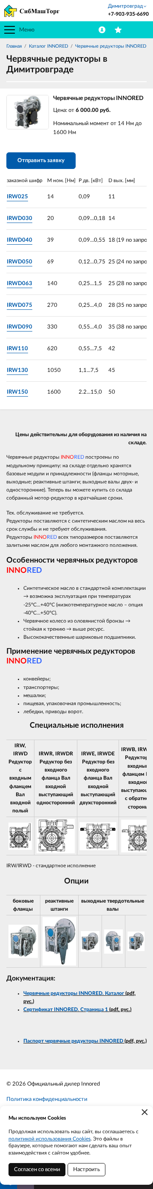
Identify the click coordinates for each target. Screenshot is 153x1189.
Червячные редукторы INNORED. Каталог (73, 993)
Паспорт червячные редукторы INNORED (74, 1040)
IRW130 (17, 370)
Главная (14, 46)
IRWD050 (19, 262)
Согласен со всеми (37, 1169)
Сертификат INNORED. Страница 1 (65, 1009)
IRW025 (17, 197)
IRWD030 (19, 218)
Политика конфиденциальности (46, 1099)
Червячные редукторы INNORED (110, 46)
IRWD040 (19, 240)
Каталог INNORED (48, 46)
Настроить (86, 1169)
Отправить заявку (41, 160)
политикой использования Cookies (49, 1138)
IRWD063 (19, 283)
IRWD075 (19, 305)
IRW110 (17, 349)
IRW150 (17, 392)
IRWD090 (19, 327)
